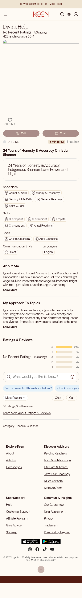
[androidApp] (51, 543)
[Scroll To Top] (41, 569)
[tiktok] (45, 551)
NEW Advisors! (53, 481)
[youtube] (52, 551)
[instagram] (30, 551)
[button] (58, 398)
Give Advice (14, 525)
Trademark (51, 525)
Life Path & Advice (56, 467)
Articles (11, 460)
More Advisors (53, 488)
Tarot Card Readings (57, 474)
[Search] (62, 14)
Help (9, 505)
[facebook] (37, 551)
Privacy (49, 518)
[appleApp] (30, 543)
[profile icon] (76, 14)
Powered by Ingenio (57, 532)
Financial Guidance (27, 426)
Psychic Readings (55, 453)
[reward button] (69, 14)
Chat (63, 133)
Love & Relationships (57, 460)
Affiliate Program (16, 518)
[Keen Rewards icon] (69, 14)
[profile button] (76, 14)
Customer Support (18, 511)
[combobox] (15, 398)
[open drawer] (5, 14)
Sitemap (11, 532)
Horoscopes (14, 467)
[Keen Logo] (40, 14)
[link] (40, 32)
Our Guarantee (54, 505)
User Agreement (54, 511)
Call (23, 133)
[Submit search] (72, 377)
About (10, 453)
